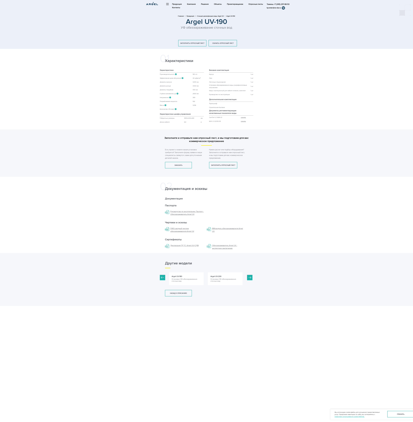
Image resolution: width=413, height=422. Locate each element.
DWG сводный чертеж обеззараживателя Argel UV (182, 230)
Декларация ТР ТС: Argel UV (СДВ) (184, 246)
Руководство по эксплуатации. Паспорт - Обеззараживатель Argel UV (187, 213)
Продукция (177, 4)
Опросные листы (255, 4)
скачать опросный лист (222, 43)
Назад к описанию (178, 293)
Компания (191, 4)
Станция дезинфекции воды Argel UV (210, 16)
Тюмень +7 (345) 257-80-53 (278, 4)
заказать (178, 165)
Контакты (176, 8)
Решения (205, 4)
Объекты (218, 4)
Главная (181, 16)
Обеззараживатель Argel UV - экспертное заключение (224, 247)
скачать (243, 117)
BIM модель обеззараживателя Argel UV (227, 230)
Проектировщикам (235, 4)
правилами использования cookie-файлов (349, 416)
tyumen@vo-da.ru (274, 8)
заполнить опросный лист (192, 43)
